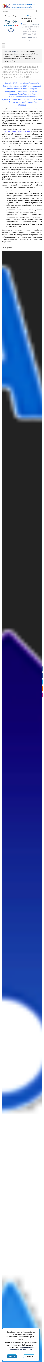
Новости (15, 51)
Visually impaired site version (11, 30)
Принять (12, 1356)
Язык (4, 248)
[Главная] (20, 5)
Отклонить (29, 1356)
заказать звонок (27, 37)
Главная (7, 51)
